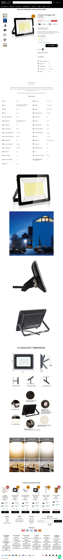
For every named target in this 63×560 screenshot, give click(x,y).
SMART (39, 6)
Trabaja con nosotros (7, 523)
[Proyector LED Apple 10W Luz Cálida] (39, 39)
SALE (48, 6)
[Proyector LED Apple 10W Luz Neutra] (47, 39)
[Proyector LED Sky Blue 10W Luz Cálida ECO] (15, 489)
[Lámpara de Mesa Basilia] (56, 489)
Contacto (33, 6)
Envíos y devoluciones (19, 521)
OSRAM (44, 6)
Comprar (52, 45)
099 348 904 (28, 541)
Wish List (31, 523)
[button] (50, 2)
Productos (5, 6)
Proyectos (11, 6)
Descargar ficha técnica (42, 28)
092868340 (18, 541)
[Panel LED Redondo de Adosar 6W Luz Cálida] (25, 489)
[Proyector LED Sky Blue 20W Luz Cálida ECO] (35, 489)
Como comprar (19, 518)
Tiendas (7, 521)
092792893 (6, 542)
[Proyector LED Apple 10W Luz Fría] (43, 39)
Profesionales (26, 6)
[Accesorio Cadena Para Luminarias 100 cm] (46, 489)
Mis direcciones (31, 521)
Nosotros (18, 6)
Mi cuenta (31, 518)
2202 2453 (24, 541)
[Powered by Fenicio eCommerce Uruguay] (60, 558)
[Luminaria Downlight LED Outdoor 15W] (4, 489)
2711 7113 (14, 541)
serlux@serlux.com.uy (6, 545)
